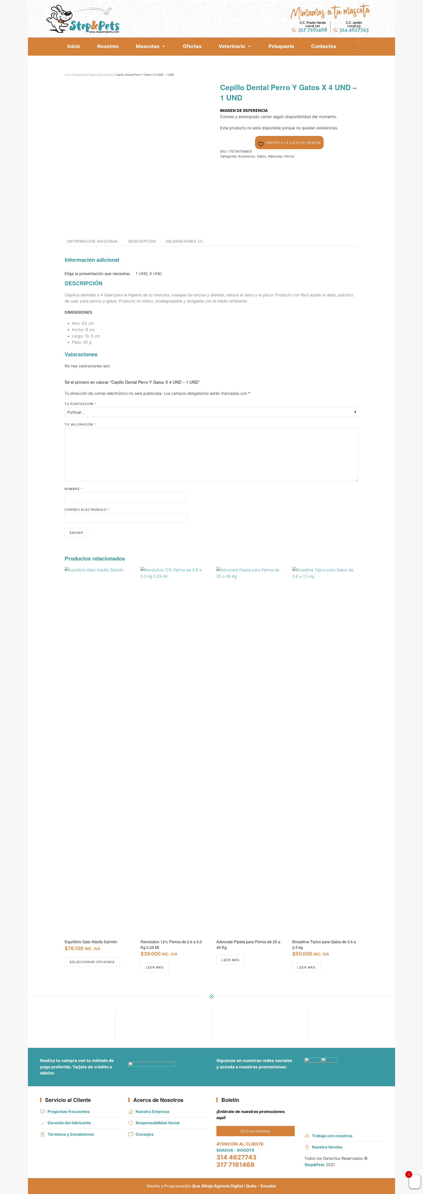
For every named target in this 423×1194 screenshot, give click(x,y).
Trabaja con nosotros (332, 1135)
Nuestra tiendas (327, 1147)
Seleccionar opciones (92, 962)
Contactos (323, 46)
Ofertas (192, 46)
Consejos (145, 1134)
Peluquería (281, 46)
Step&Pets (315, 1164)
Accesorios (106, 74)
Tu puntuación (80, 404)
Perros (289, 156)
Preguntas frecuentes (68, 1111)
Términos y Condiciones (70, 1134)
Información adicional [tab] (93, 241)
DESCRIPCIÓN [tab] (142, 241)
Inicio (73, 46)
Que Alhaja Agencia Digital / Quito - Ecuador (234, 1185)
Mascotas (147, 46)
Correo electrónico (87, 509)
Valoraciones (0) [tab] (184, 241)
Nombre (73, 489)
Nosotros (108, 46)
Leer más (155, 967)
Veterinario (232, 46)
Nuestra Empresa (152, 1111)
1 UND (141, 273)
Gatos (92, 74)
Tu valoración (80, 424)
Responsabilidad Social (157, 1122)
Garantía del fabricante (69, 1122)
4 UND (155, 273)
